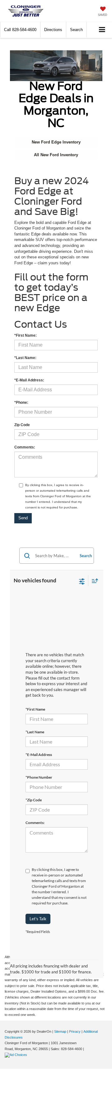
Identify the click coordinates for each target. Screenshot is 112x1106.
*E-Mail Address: (29, 380)
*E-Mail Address (39, 754)
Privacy (75, 1031)
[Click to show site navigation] (102, 30)
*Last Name (35, 732)
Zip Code (22, 425)
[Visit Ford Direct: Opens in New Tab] (17, 1055)
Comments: (24, 447)
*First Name (35, 709)
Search (86, 555)
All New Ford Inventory (56, 154)
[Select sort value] (93, 580)
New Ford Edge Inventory (56, 142)
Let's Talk (38, 918)
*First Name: (25, 335)
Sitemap (60, 1031)
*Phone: (21, 402)
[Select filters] (82, 580)
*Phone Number (39, 777)
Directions (53, 29)
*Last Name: (25, 358)
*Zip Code (34, 800)
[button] (20, 30)
